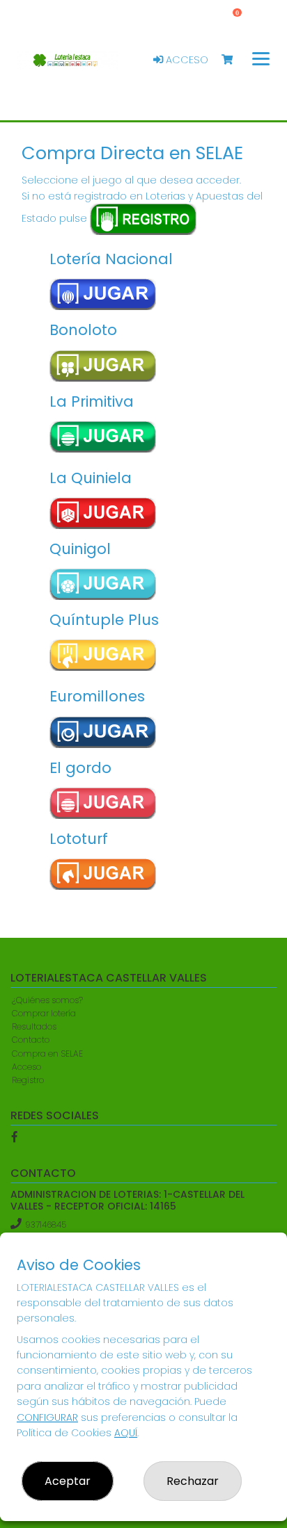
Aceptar (68, 1481)
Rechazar (192, 1481)
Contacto (30, 1040)
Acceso (185, 60)
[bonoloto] (103, 366)
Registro (28, 1080)
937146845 (45, 1224)
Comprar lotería (44, 1013)
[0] (234, 60)
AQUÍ (125, 1433)
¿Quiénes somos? (47, 1000)
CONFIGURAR (47, 1417)
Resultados (34, 1026)
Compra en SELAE (47, 1053)
